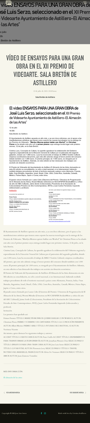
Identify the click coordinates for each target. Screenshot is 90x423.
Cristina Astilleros (79, 413)
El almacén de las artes (13, 377)
